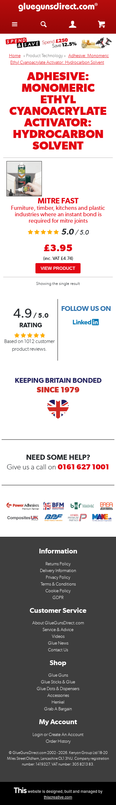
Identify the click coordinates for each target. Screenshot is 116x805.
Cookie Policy (58, 591)
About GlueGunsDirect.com (58, 623)
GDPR (58, 597)
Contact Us (58, 650)
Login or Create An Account (58, 734)
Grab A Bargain (58, 709)
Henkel (58, 702)
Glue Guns (58, 675)
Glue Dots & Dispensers (58, 688)
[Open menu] (14, 24)
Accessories (58, 695)
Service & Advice (58, 629)
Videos (58, 636)
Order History (58, 741)
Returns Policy (58, 564)
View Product (58, 268)
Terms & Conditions (58, 584)
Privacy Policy (58, 577)
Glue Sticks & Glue (58, 682)
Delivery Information (58, 570)
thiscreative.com (58, 797)
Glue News (58, 643)
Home (15, 55)
